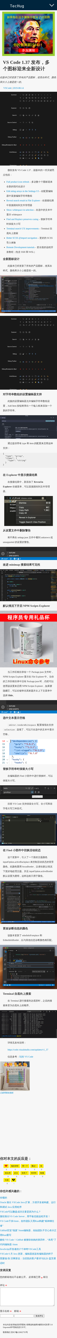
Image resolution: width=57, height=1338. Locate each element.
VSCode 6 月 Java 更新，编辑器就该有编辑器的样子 (26, 1254)
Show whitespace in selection (20, 210)
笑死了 (24, 1173)
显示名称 (6, 1311)
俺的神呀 (15, 1166)
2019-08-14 (18, 88)
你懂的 (3, 1197)
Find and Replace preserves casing (22, 219)
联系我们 (7, 1332)
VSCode (7, 88)
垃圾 (7, 1180)
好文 (16, 1173)
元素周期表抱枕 (6, 1093)
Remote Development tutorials (20, 247)
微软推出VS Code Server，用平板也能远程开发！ (25, 1216)
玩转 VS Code (26, 1056)
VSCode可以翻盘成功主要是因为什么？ (20, 1211)
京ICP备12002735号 (19, 1332)
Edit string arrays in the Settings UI (22, 191)
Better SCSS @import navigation (21, 238)
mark (34, 1173)
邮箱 (17, 1311)
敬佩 (42, 1173)
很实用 (8, 1173)
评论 (3, 1286)
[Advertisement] (28, 1122)
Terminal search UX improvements (22, 228)
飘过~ (34, 1166)
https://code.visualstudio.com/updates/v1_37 (28, 1049)
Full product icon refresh (17, 182)
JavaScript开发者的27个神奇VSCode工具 (20, 1249)
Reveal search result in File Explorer (23, 200)
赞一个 (25, 1166)
